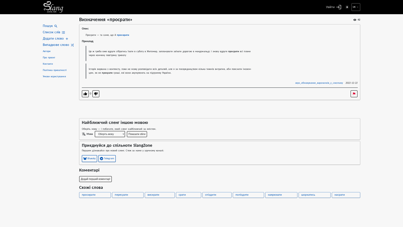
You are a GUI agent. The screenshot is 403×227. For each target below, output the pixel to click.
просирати (123, 35)
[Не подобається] (95, 93)
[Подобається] (85, 93)
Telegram (109, 158)
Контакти (48, 64)
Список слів (51, 32)
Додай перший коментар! (95, 179)
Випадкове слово (56, 45)
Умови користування (54, 76)
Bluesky (92, 158)
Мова (90, 134)
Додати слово (53, 39)
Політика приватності (55, 70)
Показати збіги (136, 134)
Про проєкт (49, 57)
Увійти (330, 7)
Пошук (48, 26)
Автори (47, 51)
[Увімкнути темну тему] (347, 7)
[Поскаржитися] (354, 93)
